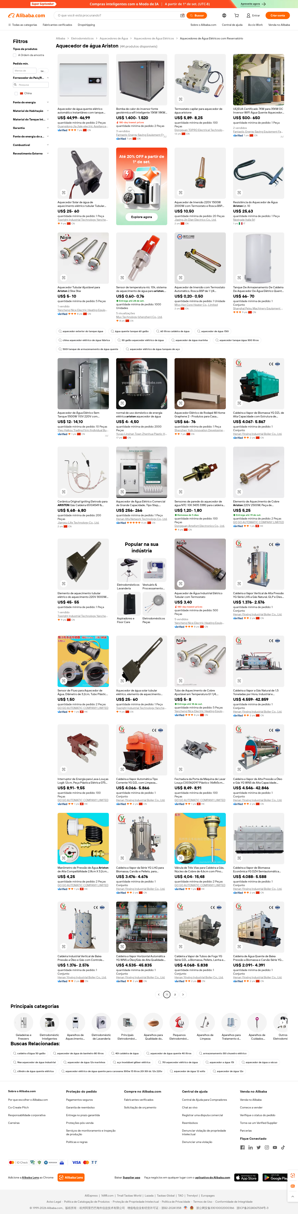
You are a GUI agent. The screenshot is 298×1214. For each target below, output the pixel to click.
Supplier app (131, 1177)
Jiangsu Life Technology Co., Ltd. (78, 522)
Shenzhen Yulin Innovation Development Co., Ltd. (200, 430)
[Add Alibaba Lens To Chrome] (71, 1177)
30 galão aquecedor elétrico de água (143, 340)
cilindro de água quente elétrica (35, 1071)
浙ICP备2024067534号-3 (252, 1208)
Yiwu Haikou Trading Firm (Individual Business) (83, 430)
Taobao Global (166, 1195)
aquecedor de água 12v (230, 1071)
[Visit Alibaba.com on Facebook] (242, 1147)
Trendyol (192, 1195)
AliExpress (91, 1195)
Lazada (149, 1195)
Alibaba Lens (30, 1177)
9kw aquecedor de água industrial (36, 1062)
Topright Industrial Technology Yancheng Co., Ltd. (83, 219)
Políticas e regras (77, 1142)
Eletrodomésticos (82, 38)
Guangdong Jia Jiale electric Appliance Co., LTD (83, 126)
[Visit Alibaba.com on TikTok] (283, 1147)
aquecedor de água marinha (192, 340)
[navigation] (31, 517)
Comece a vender (251, 1107)
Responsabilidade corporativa (26, 1115)
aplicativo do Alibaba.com (212, 1177)
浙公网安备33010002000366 (215, 1208)
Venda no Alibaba (251, 1099)
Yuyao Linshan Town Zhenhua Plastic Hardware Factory (141, 433)
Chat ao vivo (189, 1107)
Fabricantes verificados (138, 1099)
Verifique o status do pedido (257, 1115)
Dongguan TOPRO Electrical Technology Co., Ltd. (200, 130)
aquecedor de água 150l (215, 331)
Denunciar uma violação (197, 1142)
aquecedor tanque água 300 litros (239, 340)
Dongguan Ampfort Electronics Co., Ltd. (200, 525)
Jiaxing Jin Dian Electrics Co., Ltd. (195, 219)
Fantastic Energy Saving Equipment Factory (141, 134)
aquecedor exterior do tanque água (83, 331)
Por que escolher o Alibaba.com (28, 1099)
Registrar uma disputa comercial (202, 1115)
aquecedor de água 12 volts (189, 1071)
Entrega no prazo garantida (83, 1115)
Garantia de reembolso (80, 1107)
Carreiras (14, 1122)
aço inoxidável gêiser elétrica (133, 1062)
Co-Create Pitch (18, 1107)
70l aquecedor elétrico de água (180, 1062)
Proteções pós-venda (79, 1122)
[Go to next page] (183, 994)
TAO (180, 1195)
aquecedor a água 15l (222, 1062)
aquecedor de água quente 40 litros (170, 1053)
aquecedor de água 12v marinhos (86, 1062)
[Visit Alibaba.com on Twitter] (258, 1147)
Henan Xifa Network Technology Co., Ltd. (141, 519)
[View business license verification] (186, 1208)
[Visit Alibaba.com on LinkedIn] (250, 1147)
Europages (208, 1195)
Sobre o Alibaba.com (22, 1091)
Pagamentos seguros (79, 1099)
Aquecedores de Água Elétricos (154, 38)
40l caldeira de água (127, 1053)
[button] (182, 15)
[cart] (237, 16)
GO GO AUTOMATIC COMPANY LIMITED (258, 522)
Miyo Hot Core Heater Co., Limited (196, 304)
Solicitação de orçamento (140, 1107)
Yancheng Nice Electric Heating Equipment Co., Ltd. (83, 310)
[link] (292, 1175)
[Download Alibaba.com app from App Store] (246, 1177)
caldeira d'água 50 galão (31, 1053)
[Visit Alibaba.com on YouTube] (274, 1147)
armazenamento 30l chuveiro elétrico (225, 1053)
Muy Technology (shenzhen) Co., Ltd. (139, 317)
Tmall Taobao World (129, 1195)
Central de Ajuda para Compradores (204, 1099)
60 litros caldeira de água (175, 331)
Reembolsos (190, 1122)
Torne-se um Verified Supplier (258, 1122)
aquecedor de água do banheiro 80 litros (80, 1053)
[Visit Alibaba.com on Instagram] (266, 1147)
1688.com (107, 1195)
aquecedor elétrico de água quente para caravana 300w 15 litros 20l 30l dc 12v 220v (113, 1071)
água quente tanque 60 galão (132, 331)
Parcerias (246, 1130)
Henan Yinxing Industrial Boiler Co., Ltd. (257, 433)
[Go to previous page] (158, 994)
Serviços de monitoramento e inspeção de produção (91, 1132)
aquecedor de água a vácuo (261, 1062)
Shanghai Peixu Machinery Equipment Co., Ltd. (258, 308)
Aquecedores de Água (114, 38)
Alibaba (60, 38)
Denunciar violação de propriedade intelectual (204, 1132)
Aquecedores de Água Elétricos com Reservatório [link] (211, 38)
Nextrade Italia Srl (244, 219)
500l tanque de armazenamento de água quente (90, 349)
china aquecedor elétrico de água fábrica (86, 340)
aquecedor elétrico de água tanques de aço (155, 349)
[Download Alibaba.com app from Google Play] (276, 1177)
